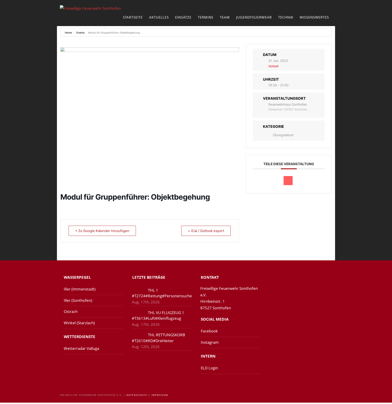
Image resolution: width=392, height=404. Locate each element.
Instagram (210, 342)
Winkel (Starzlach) (79, 322)
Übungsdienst (283, 135)
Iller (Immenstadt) (80, 289)
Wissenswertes (314, 17)
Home (69, 32)
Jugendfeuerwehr (254, 17)
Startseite (133, 17)
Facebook (209, 331)
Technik (285, 17)
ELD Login (209, 367)
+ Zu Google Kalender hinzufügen (102, 231)
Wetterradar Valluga (81, 348)
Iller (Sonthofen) (78, 300)
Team (225, 17)
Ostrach (71, 311)
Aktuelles (159, 17)
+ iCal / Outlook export (206, 231)
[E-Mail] (288, 180)
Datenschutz (136, 395)
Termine (205, 17)
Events (80, 32)
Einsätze (183, 17)
